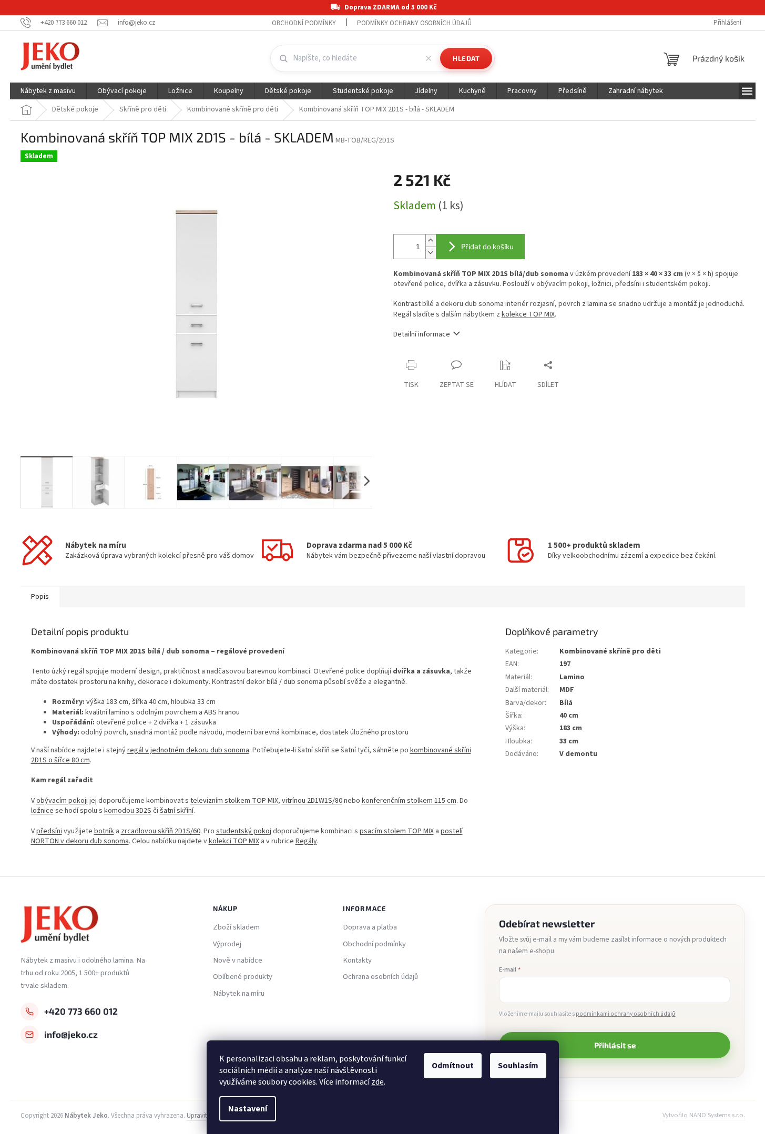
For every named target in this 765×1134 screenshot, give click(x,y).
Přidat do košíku (487, 246)
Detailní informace (421, 334)
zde (377, 1082)
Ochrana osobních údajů (380, 977)
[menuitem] (48, 91)
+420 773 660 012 (81, 1011)
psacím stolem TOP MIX (397, 831)
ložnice (42, 810)
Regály (306, 841)
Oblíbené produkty (242, 977)
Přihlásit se (615, 1045)
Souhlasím (518, 1065)
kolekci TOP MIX (234, 841)
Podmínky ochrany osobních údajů (414, 23)
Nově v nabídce (237, 960)
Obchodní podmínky (304, 23)
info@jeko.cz (71, 1034)
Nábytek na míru (238, 993)
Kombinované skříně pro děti (610, 651)
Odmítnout (453, 1065)
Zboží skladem (236, 927)
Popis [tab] (40, 596)
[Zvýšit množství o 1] (430, 240)
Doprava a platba (370, 927)
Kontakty (357, 960)
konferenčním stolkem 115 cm (409, 800)
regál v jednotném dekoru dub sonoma (188, 750)
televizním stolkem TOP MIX (234, 800)
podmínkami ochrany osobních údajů (625, 1013)
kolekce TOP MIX (528, 314)
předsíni (49, 831)
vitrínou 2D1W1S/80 (312, 800)
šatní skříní (176, 810)
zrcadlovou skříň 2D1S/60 (160, 831)
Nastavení (247, 1109)
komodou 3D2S (127, 810)
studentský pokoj (243, 831)
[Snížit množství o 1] (430, 253)
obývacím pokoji (62, 800)
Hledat (466, 58)
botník (104, 831)
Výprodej (227, 944)
